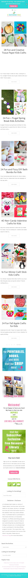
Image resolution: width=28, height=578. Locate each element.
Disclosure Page (6, 535)
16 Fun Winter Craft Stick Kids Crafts (14, 273)
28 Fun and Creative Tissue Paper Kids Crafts (14, 51)
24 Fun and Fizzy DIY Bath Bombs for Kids (14, 171)
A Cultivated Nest (14, 14)
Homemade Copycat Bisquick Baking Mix (14, 568)
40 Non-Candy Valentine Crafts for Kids (14, 222)
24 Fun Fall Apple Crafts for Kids (14, 324)
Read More (14, 81)
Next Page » (19, 344)
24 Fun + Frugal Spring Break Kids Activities (14, 119)
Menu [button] (15, 10)
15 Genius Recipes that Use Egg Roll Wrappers (14, 566)
